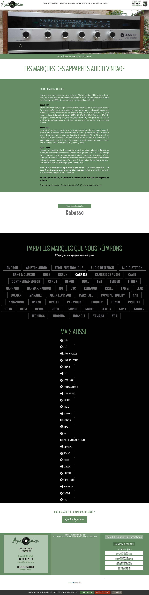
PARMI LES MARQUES (124, 568)
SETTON (106, 308)
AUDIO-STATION (132, 267)
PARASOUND (75, 302)
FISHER (132, 281)
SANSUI (72, 308)
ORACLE (54, 302)
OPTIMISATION (71, 3)
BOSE (46, 274)
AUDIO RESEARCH (102, 267)
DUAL (85, 281)
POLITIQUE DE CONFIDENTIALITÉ (74, 537)
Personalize (117, 592)
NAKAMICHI (16, 302)
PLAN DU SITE (85, 537)
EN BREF (93, 3)
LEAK (140, 288)
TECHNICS (38, 315)
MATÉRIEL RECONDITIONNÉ (83, 3)
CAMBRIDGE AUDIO (107, 274)
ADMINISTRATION (93, 537)
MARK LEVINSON (60, 295)
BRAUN (62, 274)
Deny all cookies (103, 592)
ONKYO (36, 302)
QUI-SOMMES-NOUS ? (53, 3)
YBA (114, 315)
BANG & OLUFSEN (24, 274)
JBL (61, 288)
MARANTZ (35, 295)
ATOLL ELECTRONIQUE (69, 267)
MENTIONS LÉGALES (61, 537)
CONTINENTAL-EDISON (26, 281)
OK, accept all (87, 592)
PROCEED (134, 302)
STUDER (139, 308)
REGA (23, 308)
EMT (99, 281)
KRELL (109, 288)
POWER (115, 302)
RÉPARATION (63, 3)
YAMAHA (98, 315)
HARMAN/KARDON (39, 288)
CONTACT (105, 3)
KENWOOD (90, 288)
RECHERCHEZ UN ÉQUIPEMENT (124, 543)
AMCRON (12, 267)
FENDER (115, 281)
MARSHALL (86, 295)
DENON (69, 281)
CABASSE (81, 274)
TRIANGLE (79, 315)
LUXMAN (16, 295)
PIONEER (97, 302)
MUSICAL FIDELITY (113, 295)
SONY (122, 308)
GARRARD (12, 288)
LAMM (125, 288)
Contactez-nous (74, 520)
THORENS (59, 315)
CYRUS (52, 281)
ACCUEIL (45, 3)
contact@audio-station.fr (137, 5)
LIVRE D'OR (99, 3)
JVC (73, 288)
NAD (135, 295)
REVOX (39, 308)
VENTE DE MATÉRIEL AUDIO (124, 563)
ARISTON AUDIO (36, 267)
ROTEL (55, 308)
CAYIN (132, 274)
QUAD (8, 308)
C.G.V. (54, 537)
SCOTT (89, 308)
